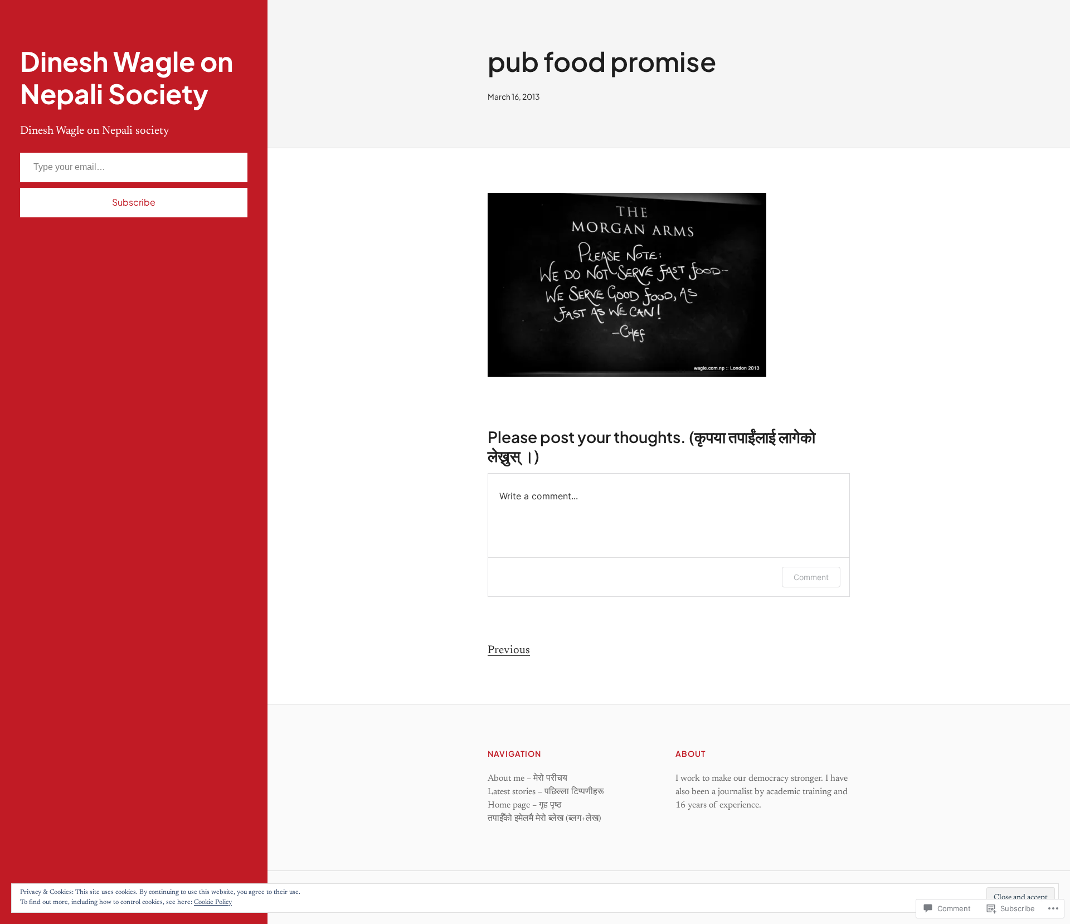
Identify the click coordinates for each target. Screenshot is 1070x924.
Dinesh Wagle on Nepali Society (126, 77)
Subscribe (133, 202)
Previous (509, 650)
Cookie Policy (213, 902)
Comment (811, 577)
